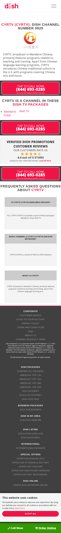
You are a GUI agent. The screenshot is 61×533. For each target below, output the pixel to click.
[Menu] (52, 6)
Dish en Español (30, 437)
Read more (20, 508)
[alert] (30, 507)
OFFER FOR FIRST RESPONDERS (30, 474)
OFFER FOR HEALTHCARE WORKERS (30, 470)
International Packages (30, 447)
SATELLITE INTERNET (30, 394)
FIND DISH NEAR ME (30, 420)
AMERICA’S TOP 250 (30, 387)
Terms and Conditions (30, 327)
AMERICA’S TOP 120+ (30, 379)
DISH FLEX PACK (30, 398)
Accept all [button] (30, 513)
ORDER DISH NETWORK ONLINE (30, 484)
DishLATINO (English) (30, 433)
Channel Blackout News (30, 339)
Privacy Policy (30, 323)
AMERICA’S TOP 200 (30, 383)
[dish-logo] (25, 6)
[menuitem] (52, 6)
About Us (30, 335)
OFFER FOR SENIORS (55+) (31, 458)
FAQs (30, 331)
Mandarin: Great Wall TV (16, 113)
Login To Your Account (30, 319)
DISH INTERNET (30, 391)
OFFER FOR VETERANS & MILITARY (30, 462)
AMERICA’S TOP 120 (30, 375)
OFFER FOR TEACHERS (30, 466)
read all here (45, 160)
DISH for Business (30, 409)
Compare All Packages (30, 371)
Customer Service (30, 315)
